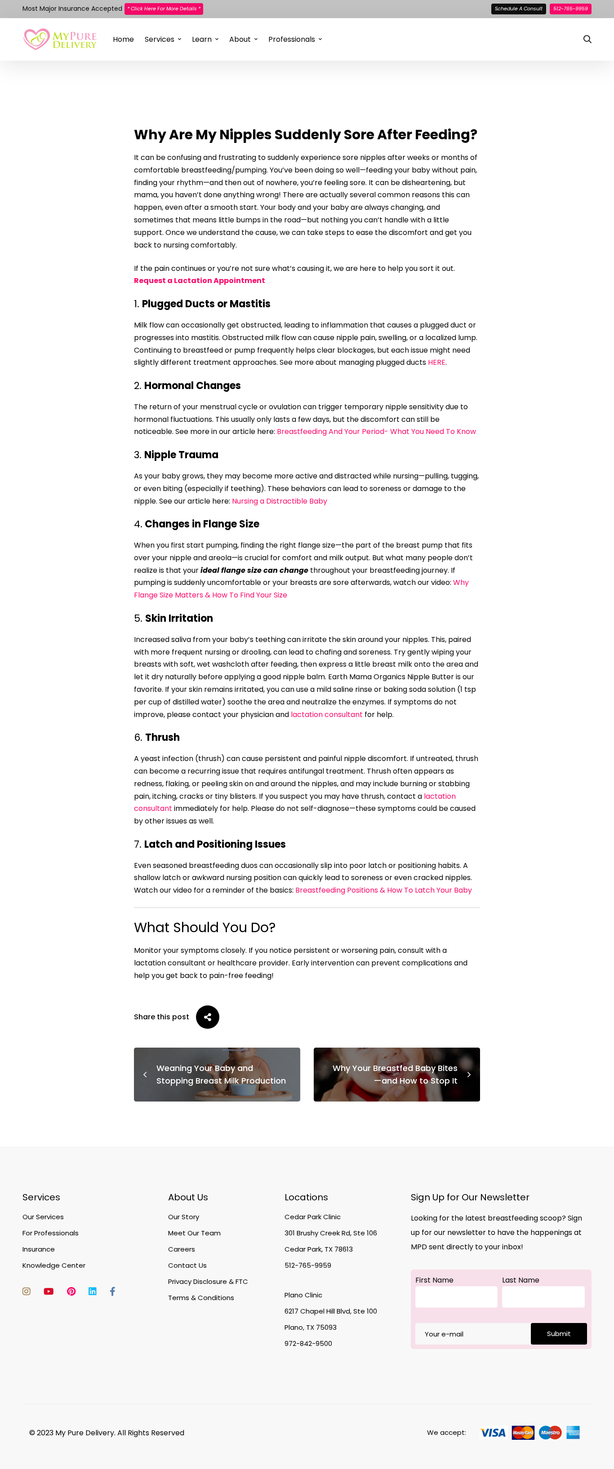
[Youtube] (48, 1291)
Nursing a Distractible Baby (279, 501)
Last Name (520, 1280)
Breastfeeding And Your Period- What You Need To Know (376, 431)
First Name (434, 1280)
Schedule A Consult (519, 8)
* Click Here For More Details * (163, 8)
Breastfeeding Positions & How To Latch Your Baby (383, 890)
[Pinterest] (71, 1291)
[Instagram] (26, 1291)
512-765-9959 (570, 8)
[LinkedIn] (92, 1291)
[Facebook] (112, 1291)
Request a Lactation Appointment (199, 280)
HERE (436, 362)
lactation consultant (327, 714)
